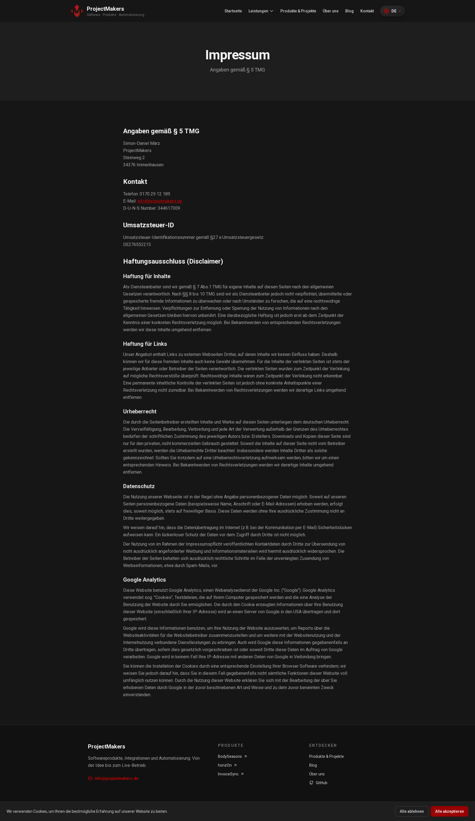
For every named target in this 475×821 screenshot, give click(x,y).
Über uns (331, 11)
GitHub (321, 783)
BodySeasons (230, 756)
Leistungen (258, 11)
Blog (349, 11)
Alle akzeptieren (449, 811)
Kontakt (367, 11)
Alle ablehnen (412, 811)
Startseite (233, 11)
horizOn (225, 765)
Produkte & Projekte (298, 11)
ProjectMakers (106, 746)
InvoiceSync (228, 774)
